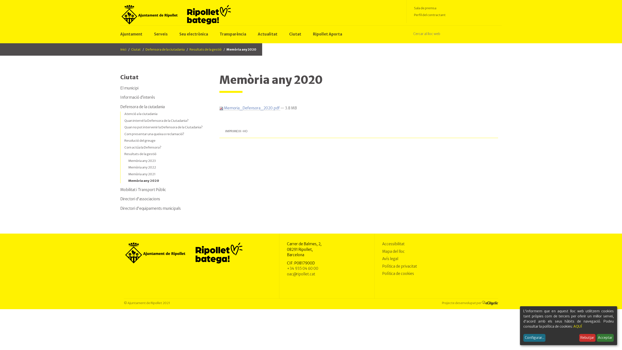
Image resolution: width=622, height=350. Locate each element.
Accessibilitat (393, 244)
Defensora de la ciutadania (165, 49)
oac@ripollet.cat (301, 274)
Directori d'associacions (140, 199)
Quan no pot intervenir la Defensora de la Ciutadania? (163, 127)
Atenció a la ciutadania (140, 114)
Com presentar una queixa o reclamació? (154, 134)
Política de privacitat (399, 266)
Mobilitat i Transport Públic (143, 189)
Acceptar (605, 337)
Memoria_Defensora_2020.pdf (251, 108)
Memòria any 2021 (142, 174)
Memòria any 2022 (142, 167)
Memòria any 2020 (143, 181)
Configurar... (534, 337)
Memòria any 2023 (142, 161)
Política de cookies (398, 273)
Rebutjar (587, 337)
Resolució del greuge (140, 141)
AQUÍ (577, 326)
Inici (123, 49)
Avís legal (390, 258)
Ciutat (136, 49)
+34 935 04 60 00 (302, 268)
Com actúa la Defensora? (142, 147)
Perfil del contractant (430, 15)
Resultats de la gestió (206, 49)
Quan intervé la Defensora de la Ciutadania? (156, 121)
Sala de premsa (425, 8)
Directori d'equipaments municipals (150, 208)
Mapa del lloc (393, 251)
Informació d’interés (137, 97)
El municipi (129, 88)
